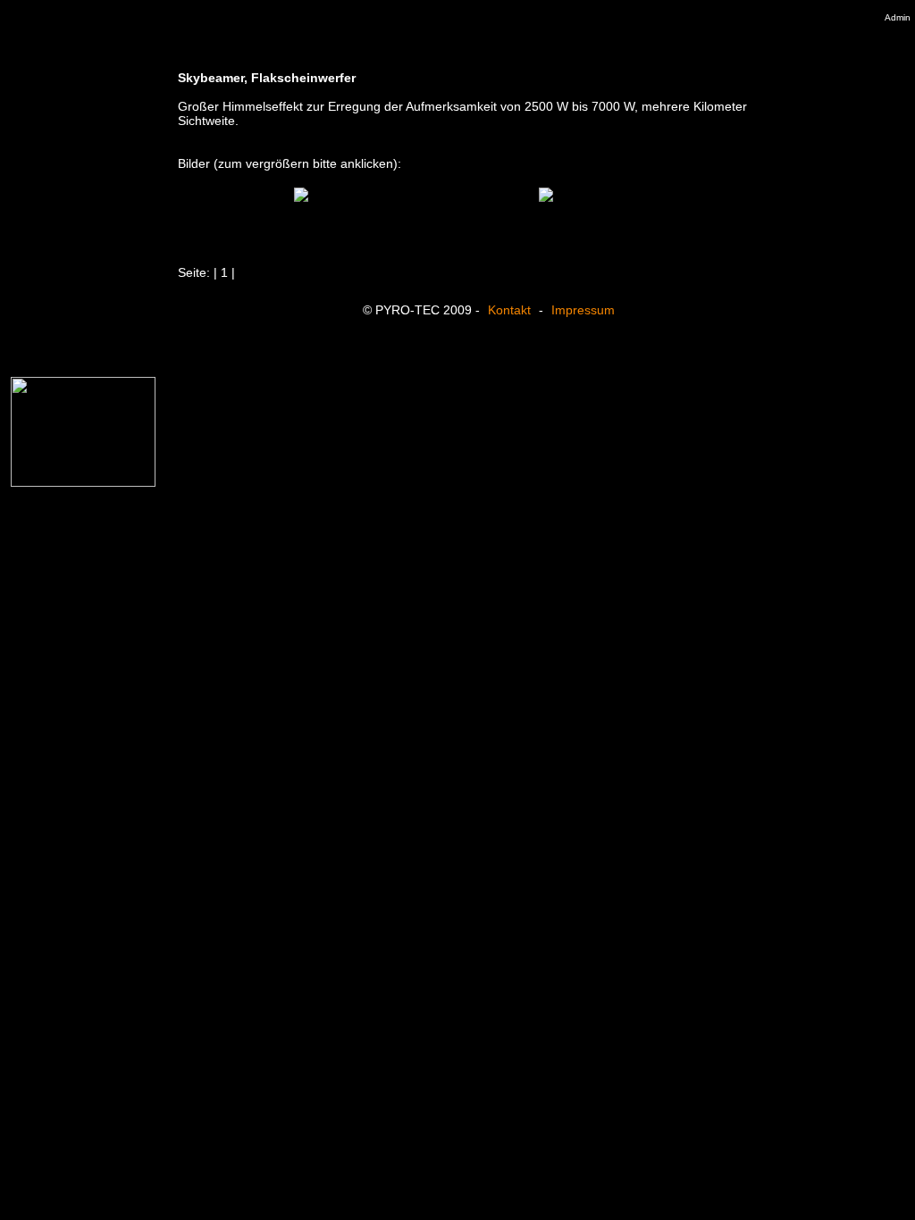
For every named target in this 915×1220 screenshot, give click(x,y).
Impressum (583, 310)
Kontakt (509, 310)
